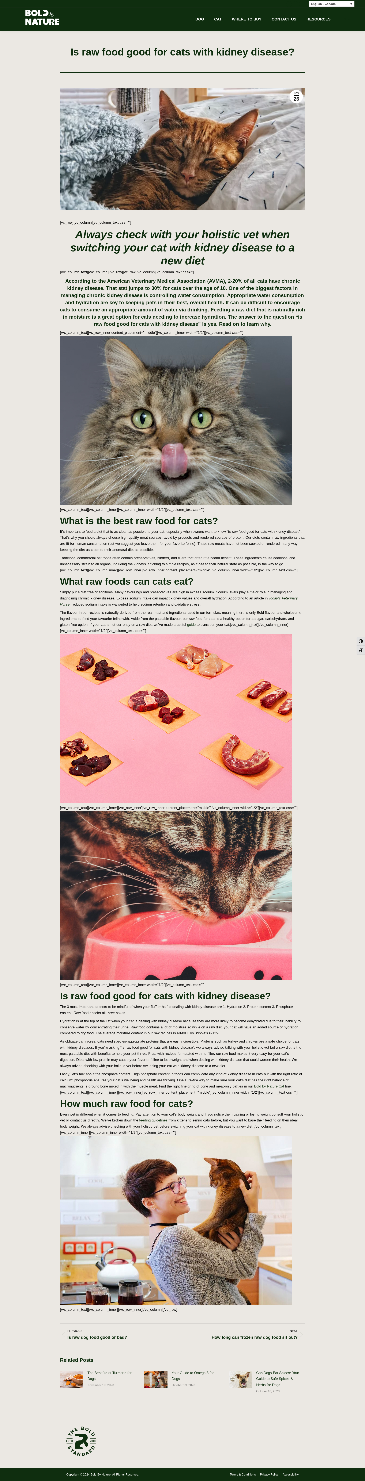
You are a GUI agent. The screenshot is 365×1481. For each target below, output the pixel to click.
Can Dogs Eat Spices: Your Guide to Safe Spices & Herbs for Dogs (277, 1379)
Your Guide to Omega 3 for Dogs (193, 1376)
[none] (331, 4)
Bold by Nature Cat (269, 1086)
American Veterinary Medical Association (156, 281)
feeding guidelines (153, 1120)
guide (191, 625)
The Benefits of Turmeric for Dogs (109, 1376)
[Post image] (71, 1379)
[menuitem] (331, 4)
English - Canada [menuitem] (323, 4)
